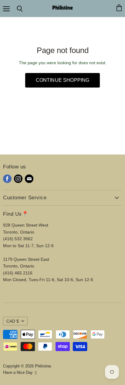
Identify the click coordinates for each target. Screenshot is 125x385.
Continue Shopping (63, 80)
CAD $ (12, 321)
